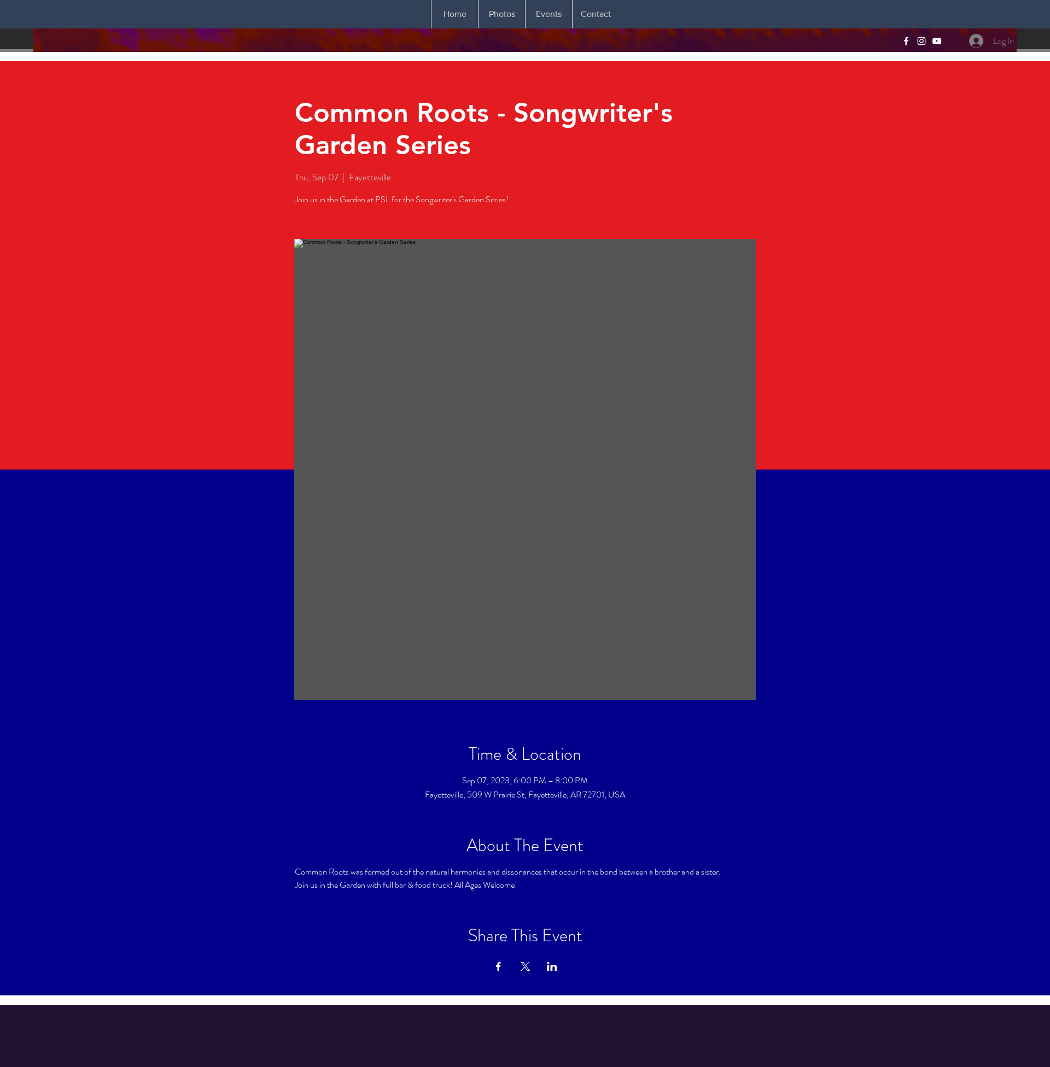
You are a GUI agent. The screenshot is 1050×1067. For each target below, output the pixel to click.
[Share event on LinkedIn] (552, 966)
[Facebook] (906, 41)
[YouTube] (936, 41)
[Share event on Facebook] (498, 966)
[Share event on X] (525, 966)
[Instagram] (921, 41)
